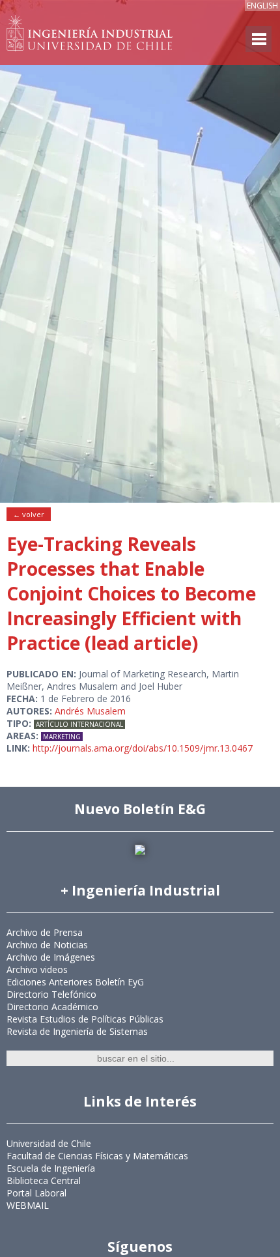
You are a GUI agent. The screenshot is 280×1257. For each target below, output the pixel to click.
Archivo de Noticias (47, 945)
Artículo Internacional (79, 724)
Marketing (62, 736)
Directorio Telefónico (51, 994)
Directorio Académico (52, 1006)
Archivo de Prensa (45, 932)
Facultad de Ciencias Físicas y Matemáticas (97, 1156)
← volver (28, 514)
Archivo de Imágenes (51, 957)
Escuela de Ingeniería (51, 1168)
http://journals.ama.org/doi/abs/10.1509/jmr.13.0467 (143, 748)
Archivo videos (37, 969)
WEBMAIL (28, 1205)
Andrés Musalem (90, 711)
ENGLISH (262, 5)
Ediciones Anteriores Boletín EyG (75, 982)
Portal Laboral (36, 1193)
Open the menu (258, 39)
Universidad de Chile (49, 1143)
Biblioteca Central (44, 1180)
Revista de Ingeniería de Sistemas (77, 1031)
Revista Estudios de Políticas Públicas (85, 1019)
